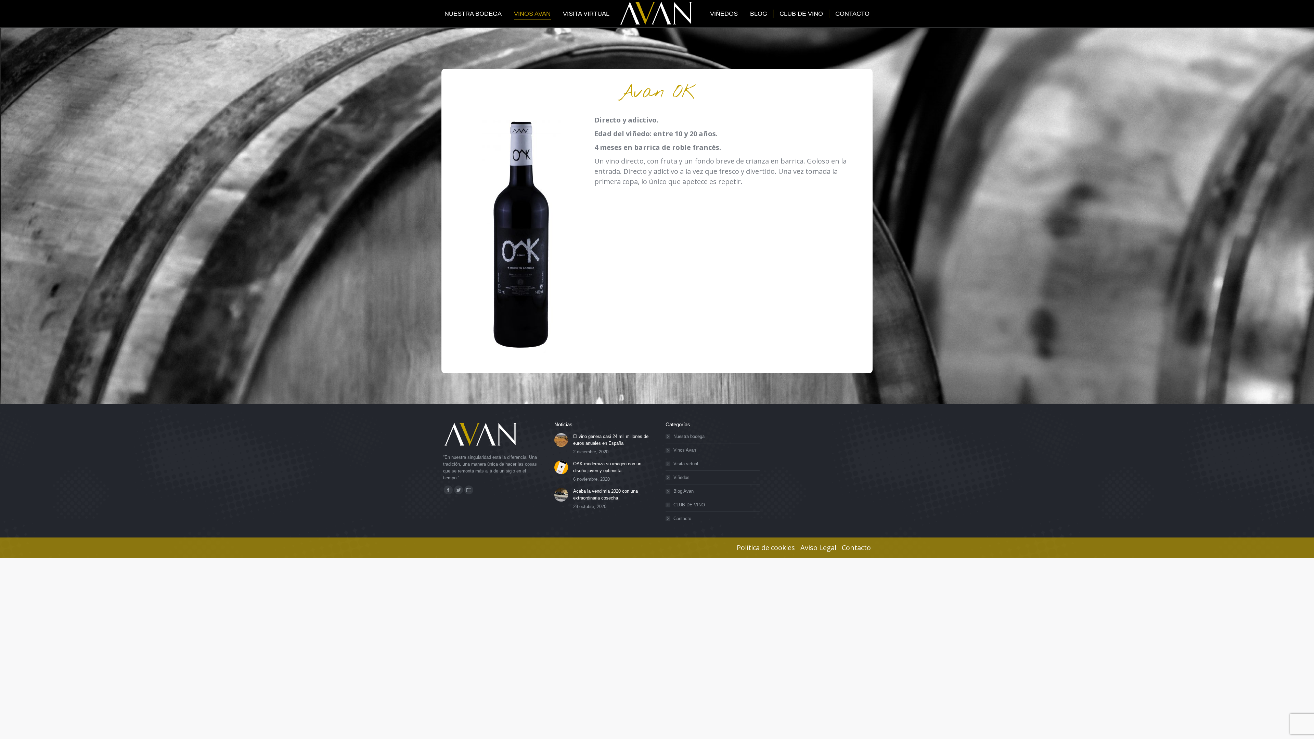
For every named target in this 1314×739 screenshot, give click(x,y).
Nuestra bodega (689, 436)
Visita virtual (685, 463)
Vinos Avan (684, 450)
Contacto (682, 518)
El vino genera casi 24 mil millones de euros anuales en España (610, 440)
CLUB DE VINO (689, 504)
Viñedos (681, 477)
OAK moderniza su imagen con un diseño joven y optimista (607, 467)
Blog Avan (683, 491)
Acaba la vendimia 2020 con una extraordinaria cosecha (605, 495)
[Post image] (561, 440)
